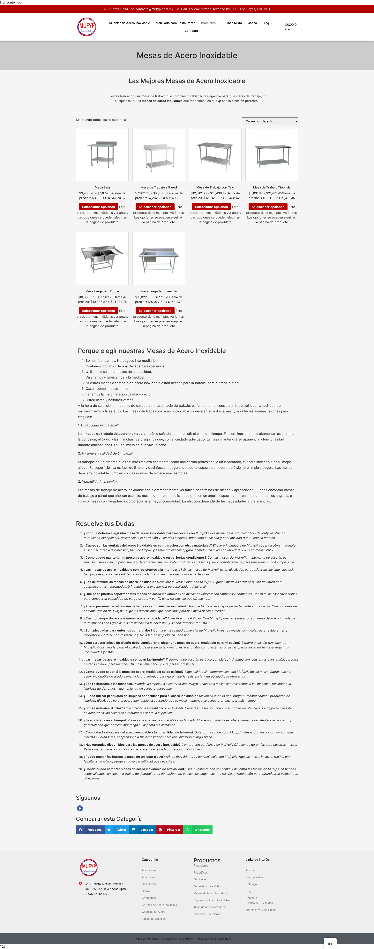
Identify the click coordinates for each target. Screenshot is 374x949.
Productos (208, 23)
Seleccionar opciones (98, 207)
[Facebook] (80, 808)
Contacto (191, 31)
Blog (266, 23)
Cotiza (252, 23)
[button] (90, 829)
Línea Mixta (234, 23)
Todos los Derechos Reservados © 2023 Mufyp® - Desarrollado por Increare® (182, 938)
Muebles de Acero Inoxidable (129, 23)
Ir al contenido (10, 2)
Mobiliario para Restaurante (175, 23)
